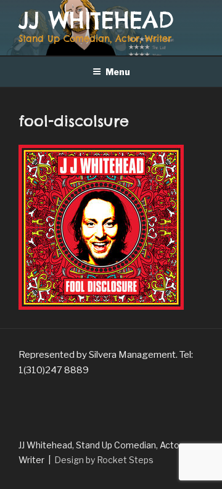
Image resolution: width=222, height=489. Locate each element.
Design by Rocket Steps (104, 460)
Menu (117, 72)
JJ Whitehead (96, 20)
